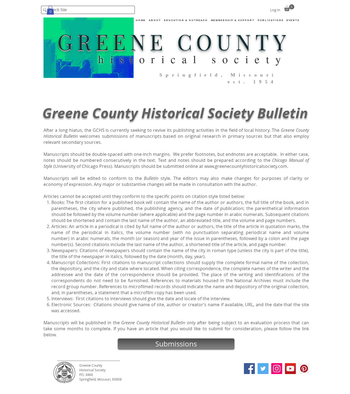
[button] (186, 20)
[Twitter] (263, 368)
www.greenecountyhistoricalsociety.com (245, 166)
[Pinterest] (304, 368)
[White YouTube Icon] (311, 369)
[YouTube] (290, 368)
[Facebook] (249, 368)
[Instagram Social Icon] (276, 368)
